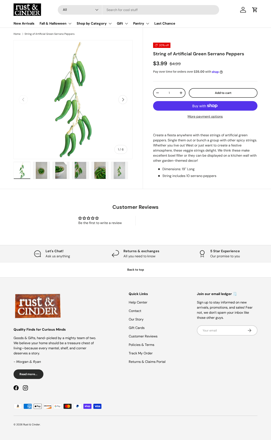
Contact (135, 311)
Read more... (28, 374)
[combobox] (138, 10)
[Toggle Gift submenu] (126, 23)
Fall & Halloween (53, 23)
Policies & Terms (141, 345)
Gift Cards (137, 328)
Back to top (135, 270)
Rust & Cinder (31, 424)
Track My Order (141, 353)
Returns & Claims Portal (147, 361)
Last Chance (164, 23)
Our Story (136, 319)
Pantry (138, 23)
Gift (120, 23)
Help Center (138, 302)
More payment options (205, 116)
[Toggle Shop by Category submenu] (110, 23)
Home (17, 34)
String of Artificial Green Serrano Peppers (50, 34)
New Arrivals (24, 23)
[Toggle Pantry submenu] (147, 23)
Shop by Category (92, 23)
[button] (255, 9)
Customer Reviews (143, 336)
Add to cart (223, 93)
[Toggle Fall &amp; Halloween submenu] (69, 23)
